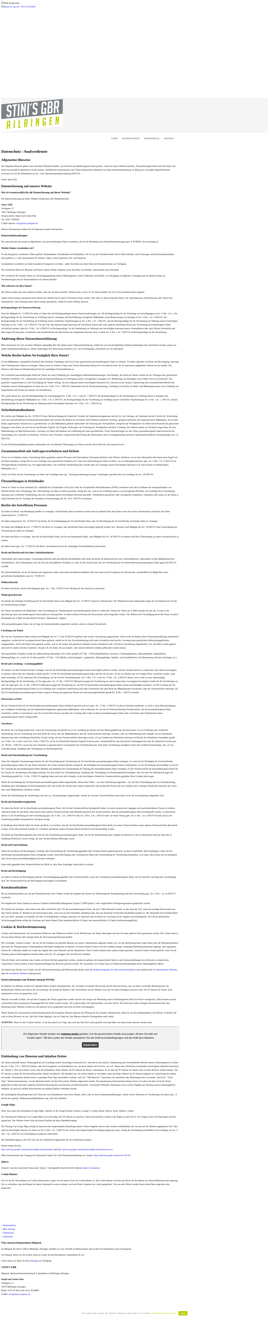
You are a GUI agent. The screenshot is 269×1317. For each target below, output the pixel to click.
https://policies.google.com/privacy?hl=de (112, 1155)
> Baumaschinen (8, 1225)
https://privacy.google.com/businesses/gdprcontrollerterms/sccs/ (85, 1149)
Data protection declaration (163, 1313)
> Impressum (7, 1236)
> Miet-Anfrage (8, 1229)
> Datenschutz (7, 1233)
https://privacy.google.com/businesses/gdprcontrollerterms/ (27, 1149)
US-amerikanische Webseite (165, 970)
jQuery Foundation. (91, 1168)
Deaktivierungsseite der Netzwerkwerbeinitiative (114, 970)
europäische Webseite (18, 973)
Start (114, 138)
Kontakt (169, 138)
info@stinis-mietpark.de (27, 223)
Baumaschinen (131, 138)
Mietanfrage (151, 138)
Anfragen (34, 1261)
